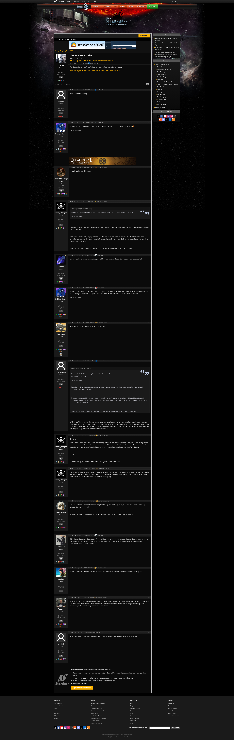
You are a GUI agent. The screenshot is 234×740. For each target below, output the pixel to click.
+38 (61, 278)
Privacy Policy (106, 737)
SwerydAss (61, 546)
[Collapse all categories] (179, 64)
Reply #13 (73, 568)
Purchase (152, 6)
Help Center (171, 703)
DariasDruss (61, 512)
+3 (61, 384)
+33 (61, 346)
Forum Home (60, 39)
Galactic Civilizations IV (97, 708)
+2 (61, 77)
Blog (88, 1)
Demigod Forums (102, 167)
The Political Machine (96, 716)
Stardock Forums (95, 63)
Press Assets (133, 716)
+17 (61, 224)
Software (61, 1)
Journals (107, 6)
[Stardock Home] (55, 1)
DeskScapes (57, 713)
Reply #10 (73, 468)
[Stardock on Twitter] (158, 116)
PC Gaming (73, 51)
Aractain (60, 266)
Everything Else (64, 51)
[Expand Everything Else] (154, 107)
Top (149, 90)
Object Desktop (58, 703)
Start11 (55, 708)
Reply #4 (72, 201)
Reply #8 (72, 361)
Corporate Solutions (59, 706)
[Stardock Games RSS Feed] (173, 119)
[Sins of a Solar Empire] (117, 18)
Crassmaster (61, 372)
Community (76, 1)
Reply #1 (72, 90)
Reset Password (172, 713)
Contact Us (133, 720)
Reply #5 (72, 255)
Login (74, 39)
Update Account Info (173, 716)
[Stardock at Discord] (163, 119)
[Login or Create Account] (172, 1)
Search (68, 39)
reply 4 (88, 368)
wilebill (61, 644)
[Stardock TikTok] (166, 119)
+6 (61, 113)
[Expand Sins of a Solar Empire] (154, 64)
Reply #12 (73, 535)
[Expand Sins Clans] (156, 89)
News (83, 1)
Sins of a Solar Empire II (97, 711)
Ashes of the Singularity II (98, 703)
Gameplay (96, 6)
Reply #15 (73, 632)
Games (68, 1)
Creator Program (134, 718)
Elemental (93, 706)
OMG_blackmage (61, 178)
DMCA (123, 737)
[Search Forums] (179, 1)
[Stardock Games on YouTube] (165, 116)
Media (131, 6)
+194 (61, 621)
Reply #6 (72, 288)
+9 (61, 656)
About (132, 703)
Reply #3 (73, 167)
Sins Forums (100, 122)
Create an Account (173, 708)
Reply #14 (73, 597)
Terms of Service (115, 737)
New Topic (144, 36)
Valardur (61, 65)
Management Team (135, 708)
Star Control (94, 713)
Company (133, 700)
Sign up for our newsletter (138, 728)
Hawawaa (61, 334)
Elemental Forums (102, 201)
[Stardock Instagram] (171, 116)
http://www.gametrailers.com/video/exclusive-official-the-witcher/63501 (91, 61)
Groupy (56, 718)
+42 (61, 190)
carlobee (61, 101)
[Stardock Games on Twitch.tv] (168, 116)
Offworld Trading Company (98, 718)
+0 (61, 591)
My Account (171, 706)
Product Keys (171, 711)
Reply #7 (72, 323)
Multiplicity (57, 716)
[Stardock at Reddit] (160, 119)
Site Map (129, 737)
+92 (61, 145)
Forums (132, 723)
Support (95, 1)
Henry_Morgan (61, 213)
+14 (61, 558)
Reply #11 (73, 501)
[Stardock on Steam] (175, 116)
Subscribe (175, 728)
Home (56, 51)
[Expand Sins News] (156, 79)
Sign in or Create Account (82, 688)
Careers (132, 711)
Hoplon (61, 579)
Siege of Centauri (95, 720)
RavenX (61, 609)
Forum (122, 6)
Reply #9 (72, 435)
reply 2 (90, 209)
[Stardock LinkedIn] (170, 119)
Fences (55, 711)
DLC (115, 6)
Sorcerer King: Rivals (96, 723)
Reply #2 (72, 122)
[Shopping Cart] (175, 1)
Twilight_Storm (61, 134)
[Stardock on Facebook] (161, 116)
